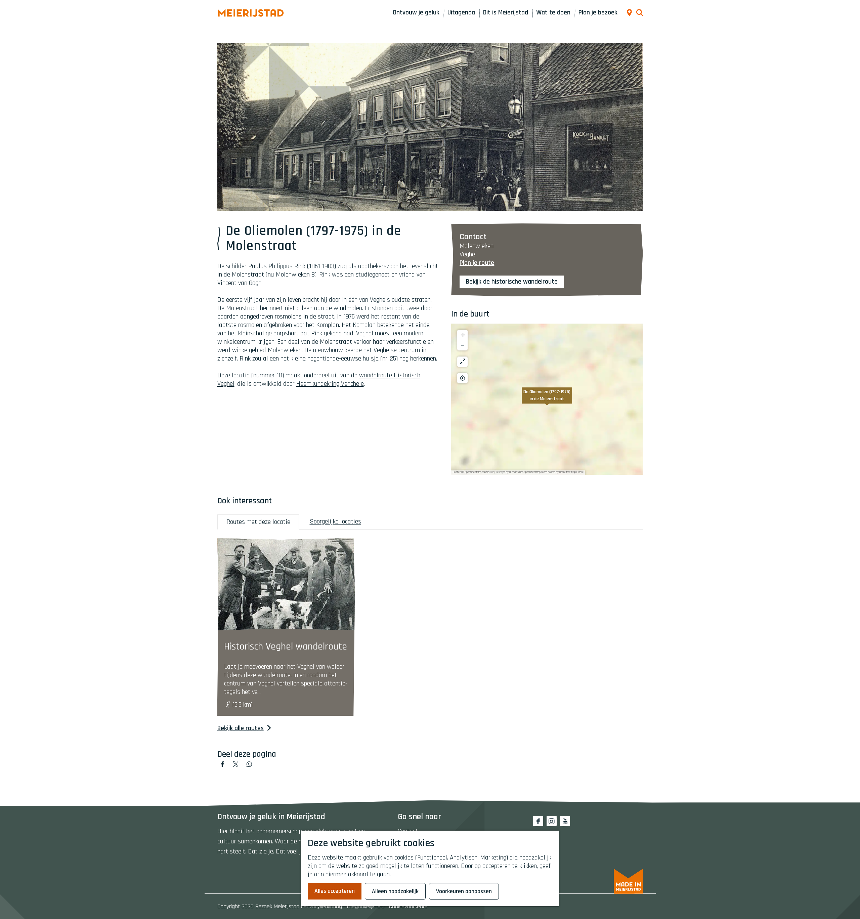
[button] (547, 399)
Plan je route (477, 262)
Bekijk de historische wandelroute (512, 281)
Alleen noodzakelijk (395, 891)
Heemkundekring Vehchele (330, 383)
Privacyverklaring (323, 906)
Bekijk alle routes (240, 728)
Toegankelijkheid (365, 906)
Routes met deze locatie (258, 521)
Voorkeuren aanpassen (464, 891)
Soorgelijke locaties (335, 521)
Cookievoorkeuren (410, 906)
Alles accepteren (334, 891)
